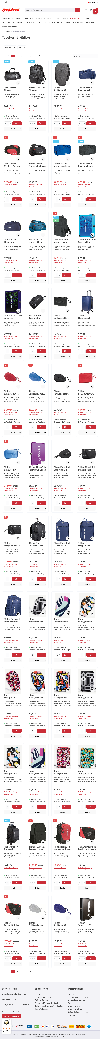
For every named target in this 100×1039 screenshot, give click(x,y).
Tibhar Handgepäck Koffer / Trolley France (85, 316)
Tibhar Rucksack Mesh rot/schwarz (62, 848)
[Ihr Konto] (91, 10)
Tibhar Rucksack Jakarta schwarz (37, 848)
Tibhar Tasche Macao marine (85, 89)
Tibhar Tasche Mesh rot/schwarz (13, 164)
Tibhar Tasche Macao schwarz (85, 164)
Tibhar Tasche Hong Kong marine (11, 240)
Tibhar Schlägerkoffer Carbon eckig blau (13, 468)
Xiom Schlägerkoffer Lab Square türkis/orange (85, 772)
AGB (70, 1003)
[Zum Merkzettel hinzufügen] (18, 83)
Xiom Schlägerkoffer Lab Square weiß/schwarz (11, 772)
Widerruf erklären (75, 1009)
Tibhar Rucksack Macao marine (12, 620)
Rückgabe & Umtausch (43, 997)
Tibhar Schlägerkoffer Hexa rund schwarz (61, 392)
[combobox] (50, 10)
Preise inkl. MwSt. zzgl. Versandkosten (11, 110)
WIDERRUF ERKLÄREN (11, 1016)
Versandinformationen (76, 1000)
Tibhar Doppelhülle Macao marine (85, 544)
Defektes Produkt (41, 1000)
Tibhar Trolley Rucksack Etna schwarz (36, 544)
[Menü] (10, 1020)
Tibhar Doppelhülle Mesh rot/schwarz (13, 924)
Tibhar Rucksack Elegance (37, 89)
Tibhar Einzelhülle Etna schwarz (87, 468)
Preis (20, 47)
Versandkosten (45, 1034)
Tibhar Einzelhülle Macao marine (62, 544)
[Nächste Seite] (35, 55)
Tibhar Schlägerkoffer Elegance (61, 89)
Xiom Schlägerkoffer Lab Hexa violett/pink (11, 696)
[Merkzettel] (86, 10)
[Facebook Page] (3, 2)
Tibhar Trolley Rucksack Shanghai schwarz (12, 848)
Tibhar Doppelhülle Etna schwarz (12, 544)
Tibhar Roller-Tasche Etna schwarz (35, 316)
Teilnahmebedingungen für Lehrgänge (49, 1006)
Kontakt (38, 994)
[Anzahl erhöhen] (10, 123)
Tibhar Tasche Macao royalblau (62, 164)
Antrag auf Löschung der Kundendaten (49, 1003)
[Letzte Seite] (39, 55)
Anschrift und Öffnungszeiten (79, 997)
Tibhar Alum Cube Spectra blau (87, 240)
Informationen (75, 988)
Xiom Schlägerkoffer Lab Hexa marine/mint (61, 620)
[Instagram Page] (6, 2)
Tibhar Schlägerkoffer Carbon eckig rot (86, 392)
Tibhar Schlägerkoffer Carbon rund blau (37, 392)
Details (13, 129)
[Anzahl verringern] (5, 123)
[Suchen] (77, 10)
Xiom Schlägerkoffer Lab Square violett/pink (61, 772)
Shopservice (41, 988)
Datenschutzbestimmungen (78, 1012)
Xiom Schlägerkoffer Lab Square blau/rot (61, 696)
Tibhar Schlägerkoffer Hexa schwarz (61, 316)
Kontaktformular (19, 1012)
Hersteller (8, 47)
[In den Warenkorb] (17, 123)
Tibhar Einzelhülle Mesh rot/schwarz (87, 848)
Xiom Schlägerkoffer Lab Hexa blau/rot (37, 696)
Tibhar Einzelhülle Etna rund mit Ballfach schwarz (62, 468)
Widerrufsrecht (74, 1006)
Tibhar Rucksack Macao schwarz (62, 240)
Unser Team (72, 994)
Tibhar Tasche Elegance (11, 89)
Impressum (72, 1015)
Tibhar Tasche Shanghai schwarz (37, 164)
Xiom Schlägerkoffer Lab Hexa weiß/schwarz (85, 620)
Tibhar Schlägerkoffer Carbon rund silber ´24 (36, 924)
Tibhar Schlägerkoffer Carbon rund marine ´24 (61, 924)
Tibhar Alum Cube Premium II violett (37, 468)
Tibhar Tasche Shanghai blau (35, 240)
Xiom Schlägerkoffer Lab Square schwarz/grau (85, 696)
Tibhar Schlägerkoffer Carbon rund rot (12, 392)
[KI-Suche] (95, 11)
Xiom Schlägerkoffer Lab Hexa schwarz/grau (36, 620)
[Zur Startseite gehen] (11, 10)
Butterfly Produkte (42, 1009)
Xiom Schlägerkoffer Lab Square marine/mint (36, 772)
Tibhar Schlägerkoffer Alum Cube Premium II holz (85, 924)
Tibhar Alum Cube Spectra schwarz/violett (13, 316)
